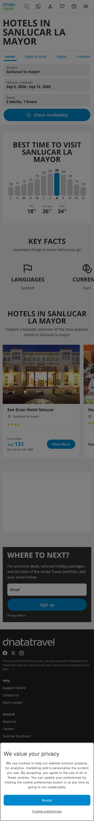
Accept (47, 800)
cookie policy (56, 787)
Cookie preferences (47, 811)
